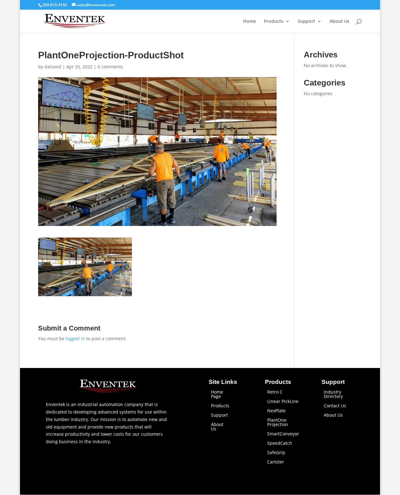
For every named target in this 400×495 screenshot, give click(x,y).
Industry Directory (333, 394)
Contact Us (335, 406)
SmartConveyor (283, 434)
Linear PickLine (282, 401)
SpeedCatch (279, 443)
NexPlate (276, 411)
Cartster (275, 462)
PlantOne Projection (277, 422)
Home (249, 21)
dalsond (52, 67)
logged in (75, 338)
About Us (339, 21)
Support (306, 21)
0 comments (110, 67)
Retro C (274, 392)
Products (273, 21)
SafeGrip (276, 452)
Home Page (217, 394)
